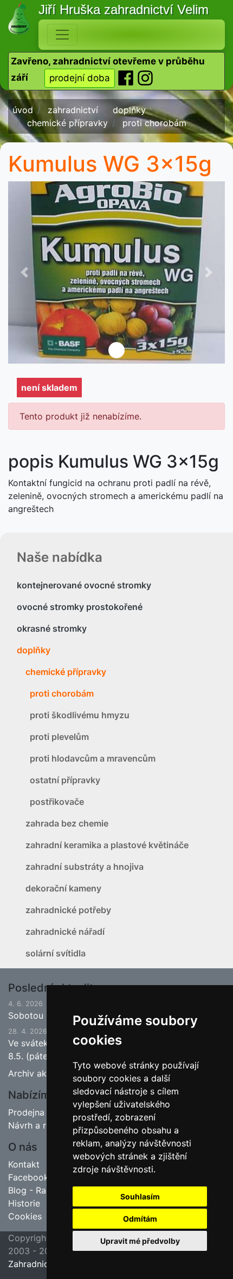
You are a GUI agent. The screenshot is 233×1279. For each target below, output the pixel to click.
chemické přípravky (65, 671)
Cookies (25, 1216)
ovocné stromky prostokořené (80, 606)
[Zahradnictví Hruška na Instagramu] (145, 77)
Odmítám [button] (140, 1218)
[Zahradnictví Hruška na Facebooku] (127, 77)
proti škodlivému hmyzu (80, 715)
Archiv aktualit (37, 1073)
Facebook (28, 1177)
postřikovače (57, 801)
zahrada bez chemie (66, 823)
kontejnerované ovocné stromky (84, 585)
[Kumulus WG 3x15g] (116, 272)
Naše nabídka (59, 557)
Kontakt (24, 1164)
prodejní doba (79, 78)
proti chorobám (62, 693)
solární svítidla (55, 953)
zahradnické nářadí (65, 931)
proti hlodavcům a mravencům (93, 758)
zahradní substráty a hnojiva (84, 866)
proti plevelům (59, 736)
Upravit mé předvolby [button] (140, 1240)
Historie (24, 1203)
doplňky (33, 650)
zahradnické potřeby (68, 909)
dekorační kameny (63, 888)
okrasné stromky (52, 628)
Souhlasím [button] (140, 1196)
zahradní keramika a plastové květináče (107, 844)
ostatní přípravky (65, 780)
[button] (24, 272)
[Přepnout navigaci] (62, 34)
